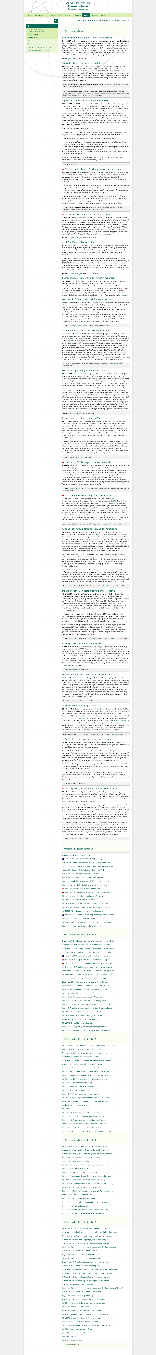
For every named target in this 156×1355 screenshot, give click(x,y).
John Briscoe (101, 709)
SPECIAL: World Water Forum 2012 (39, 47)
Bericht (113, 501)
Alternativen (51, 15)
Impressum (117, 20)
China (60, 15)
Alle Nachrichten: (33, 37)
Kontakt (111, 20)
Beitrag (110, 179)
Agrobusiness (39, 15)
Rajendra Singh (85, 718)
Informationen (72, 164)
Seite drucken (94, 20)
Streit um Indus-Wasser (35, 29)
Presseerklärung (72, 701)
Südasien (68, 15)
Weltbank (94, 15)
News (29, 26)
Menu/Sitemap (103, 20)
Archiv (103, 15)
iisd (73, 488)
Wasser (86, 15)
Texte (29, 40)
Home (30, 15)
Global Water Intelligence (74, 669)
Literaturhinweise (34, 44)
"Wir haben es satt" (122, 157)
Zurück (66, 1345)
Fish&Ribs (77, 15)
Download (91, 96)
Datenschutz (125, 20)
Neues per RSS (82, 20)
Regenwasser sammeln (122, 721)
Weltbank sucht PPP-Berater (36, 32)
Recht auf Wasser (33, 34)
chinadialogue (72, 338)
